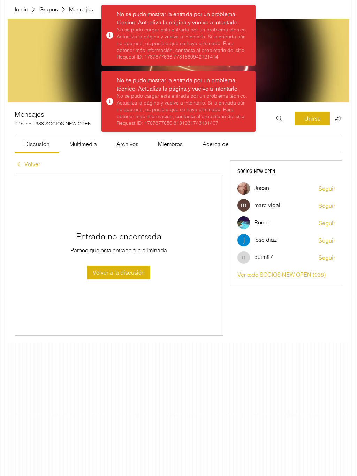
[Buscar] (279, 118)
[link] (37, 143)
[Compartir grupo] (338, 118)
